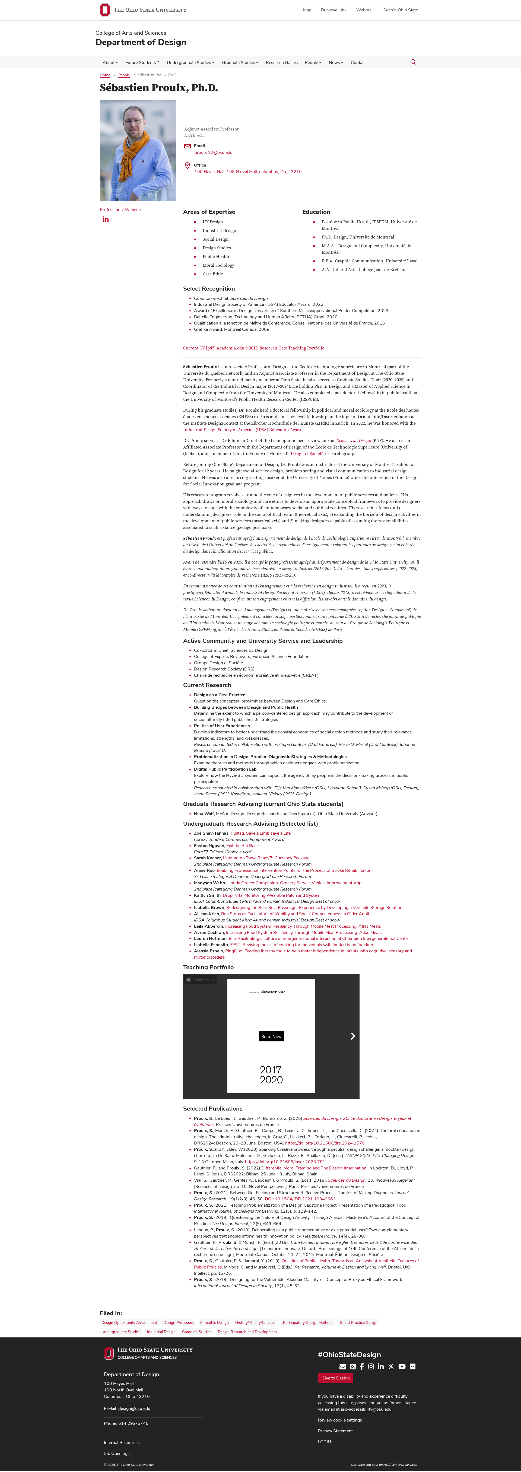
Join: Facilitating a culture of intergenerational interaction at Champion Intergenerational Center (319, 938)
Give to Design (336, 1378)
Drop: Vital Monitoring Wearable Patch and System (271, 895)
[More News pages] (342, 64)
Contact (358, 62)
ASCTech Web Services (400, 1465)
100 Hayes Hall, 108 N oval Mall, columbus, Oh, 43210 (248, 171)
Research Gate (273, 348)
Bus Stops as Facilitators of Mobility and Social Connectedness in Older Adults (296, 914)
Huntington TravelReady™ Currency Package (266, 858)
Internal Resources (122, 1442)
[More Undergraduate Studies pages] (213, 64)
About (109, 62)
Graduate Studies (238, 62)
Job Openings (117, 1453)
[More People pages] (320, 64)
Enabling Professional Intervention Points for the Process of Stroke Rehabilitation (294, 870)
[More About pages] (117, 64)
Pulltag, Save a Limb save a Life (261, 833)
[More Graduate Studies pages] (257, 64)
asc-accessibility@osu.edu (366, 1409)
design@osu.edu (134, 1408)
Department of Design (131, 1374)
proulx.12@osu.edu (214, 152)
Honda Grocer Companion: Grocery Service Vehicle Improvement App (294, 883)
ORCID (251, 348)
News (334, 62)
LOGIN (324, 1442)
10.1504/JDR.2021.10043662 (300, 1199)
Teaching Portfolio (306, 348)
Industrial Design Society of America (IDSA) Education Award (243, 430)
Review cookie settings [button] (340, 1420)
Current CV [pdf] (199, 348)
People (311, 62)
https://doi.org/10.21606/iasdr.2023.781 (285, 1162)
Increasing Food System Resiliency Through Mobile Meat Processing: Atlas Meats (303, 926)
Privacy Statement (335, 1431)
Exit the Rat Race (242, 845)
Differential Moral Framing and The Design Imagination (313, 1168)
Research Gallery (282, 62)
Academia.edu (230, 348)
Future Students (140, 62)
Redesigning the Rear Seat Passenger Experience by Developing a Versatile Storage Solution (314, 907)
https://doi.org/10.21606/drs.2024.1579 (325, 1143)
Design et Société (307, 453)
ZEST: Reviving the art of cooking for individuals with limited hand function (301, 945)
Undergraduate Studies (189, 62)
